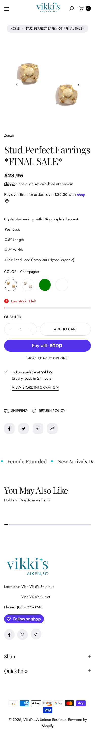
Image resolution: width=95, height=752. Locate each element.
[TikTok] (36, 634)
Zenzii (9, 135)
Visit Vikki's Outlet (35, 597)
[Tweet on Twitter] (23, 428)
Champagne (11, 285)
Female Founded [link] (25, 461)
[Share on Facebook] (9, 428)
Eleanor (28, 285)
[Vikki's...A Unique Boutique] (47, 7)
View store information (35, 387)
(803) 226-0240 (30, 607)
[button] (72, 8)
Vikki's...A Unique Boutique (44, 719)
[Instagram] (22, 634)
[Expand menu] (6, 9)
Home (15, 28)
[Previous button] (17, 85)
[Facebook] (9, 634)
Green (45, 285)
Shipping (11, 183)
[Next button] (78, 85)
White (62, 285)
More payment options (47, 358)
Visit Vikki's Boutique (37, 587)
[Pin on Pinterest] (38, 428)
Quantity (12, 317)
